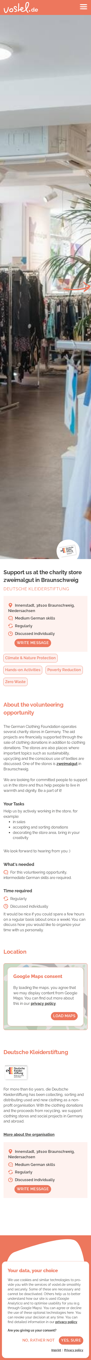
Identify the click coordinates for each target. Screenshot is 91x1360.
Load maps (64, 1016)
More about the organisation (29, 1134)
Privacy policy (73, 1350)
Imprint (56, 1350)
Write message (33, 643)
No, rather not (38, 1340)
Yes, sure (71, 1340)
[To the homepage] (21, 7)
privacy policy (43, 1003)
